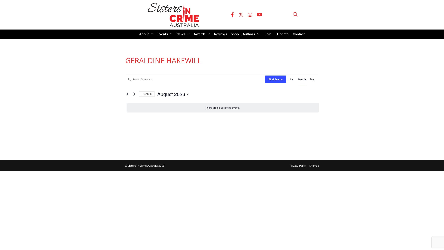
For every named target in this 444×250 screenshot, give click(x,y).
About (144, 34)
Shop (235, 34)
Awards (200, 34)
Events (162, 34)
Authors (249, 34)
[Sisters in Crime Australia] (173, 15)
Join (268, 34)
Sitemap (314, 165)
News (180, 34)
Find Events (275, 79)
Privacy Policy (298, 165)
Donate (282, 34)
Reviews (220, 34)
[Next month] (134, 94)
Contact (299, 34)
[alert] (223, 107)
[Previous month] (127, 94)
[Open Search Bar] (295, 15)
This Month (147, 93)
